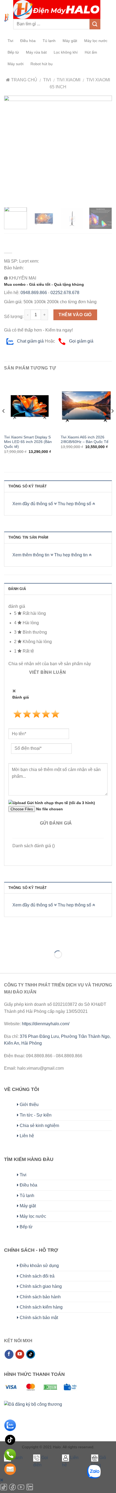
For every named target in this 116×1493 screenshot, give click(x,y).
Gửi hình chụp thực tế (60, 803)
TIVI (47, 80)
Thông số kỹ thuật (27, 486)
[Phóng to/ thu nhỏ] (21, 941)
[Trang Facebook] (13, 1489)
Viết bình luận (47, 672)
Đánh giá (17, 589)
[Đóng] (2, 1480)
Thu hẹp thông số (75, 503)
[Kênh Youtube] (21, 1489)
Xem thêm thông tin (31, 555)
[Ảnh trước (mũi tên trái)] (5, 963)
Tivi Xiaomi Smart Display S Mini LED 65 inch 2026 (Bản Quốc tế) (28, 442)
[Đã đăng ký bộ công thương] (33, 1410)
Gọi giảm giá (80, 341)
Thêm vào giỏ (75, 314)
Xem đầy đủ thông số (33, 503)
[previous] (13, 149)
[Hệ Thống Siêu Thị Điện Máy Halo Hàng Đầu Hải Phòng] (56, 9)
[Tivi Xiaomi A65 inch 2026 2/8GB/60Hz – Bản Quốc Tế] (86, 405)
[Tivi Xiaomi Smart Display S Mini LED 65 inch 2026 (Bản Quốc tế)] (29, 405)
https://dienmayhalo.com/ (45, 1023)
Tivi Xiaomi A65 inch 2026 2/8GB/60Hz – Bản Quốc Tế (84, 439)
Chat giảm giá (30, 341)
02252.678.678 (64, 292)
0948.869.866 (34, 292)
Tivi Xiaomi (68, 80)
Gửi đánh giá (56, 823)
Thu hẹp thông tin (71, 555)
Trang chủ (23, 80)
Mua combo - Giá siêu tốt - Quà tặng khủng (44, 284)
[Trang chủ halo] (6, 17)
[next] (103, 149)
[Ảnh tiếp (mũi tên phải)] (21, 963)
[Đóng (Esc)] (5, 941)
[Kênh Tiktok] (4, 1489)
